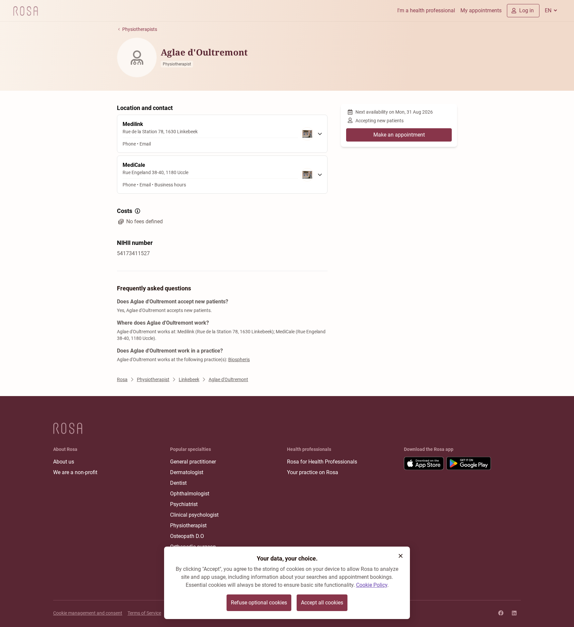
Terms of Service (144, 613)
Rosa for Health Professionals (322, 462)
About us (63, 462)
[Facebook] (501, 613)
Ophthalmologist (189, 493)
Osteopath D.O (187, 536)
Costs (124, 210)
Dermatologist (186, 472)
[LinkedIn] (514, 613)
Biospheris (239, 359)
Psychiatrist (184, 504)
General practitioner (193, 462)
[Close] (401, 556)
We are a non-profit (75, 472)
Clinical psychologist (194, 515)
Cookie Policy (371, 585)
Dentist (178, 483)
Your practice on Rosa (312, 472)
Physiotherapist (188, 525)
